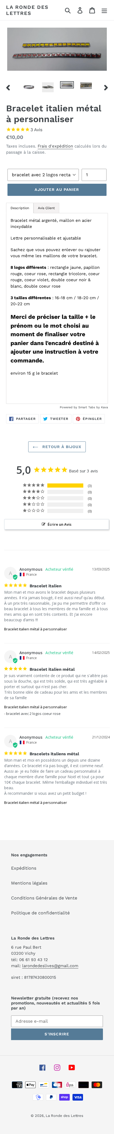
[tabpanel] (57, 308)
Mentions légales (29, 883)
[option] (28, 87)
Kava (104, 407)
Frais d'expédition (55, 146)
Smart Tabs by (89, 407)
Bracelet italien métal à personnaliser (35, 629)
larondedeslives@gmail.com (50, 965)
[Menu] (104, 10)
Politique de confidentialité (40, 912)
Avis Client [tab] (46, 208)
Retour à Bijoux (61, 446)
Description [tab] (20, 208)
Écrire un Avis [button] (59, 524)
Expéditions (23, 868)
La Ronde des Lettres (27, 10)
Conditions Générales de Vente (44, 898)
